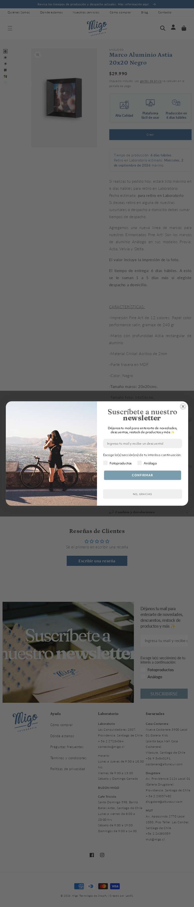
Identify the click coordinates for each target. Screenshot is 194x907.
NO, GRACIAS (142, 494)
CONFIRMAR (142, 475)
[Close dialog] (183, 406)
